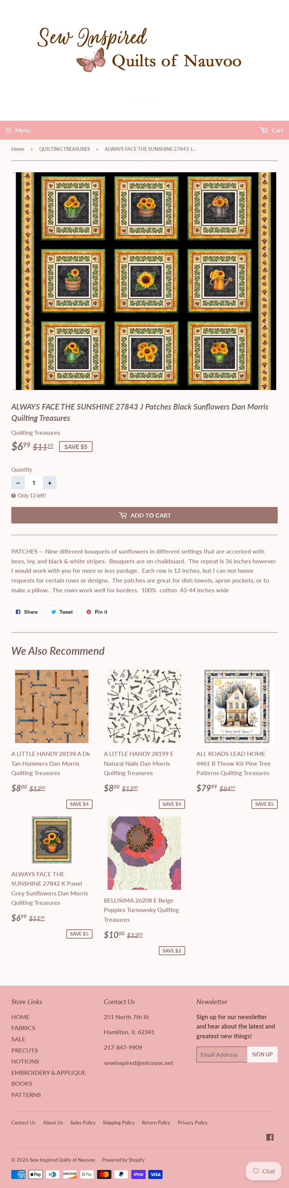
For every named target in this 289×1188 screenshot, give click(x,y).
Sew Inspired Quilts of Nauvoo (62, 1160)
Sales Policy (83, 1123)
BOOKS (21, 1083)
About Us (53, 1123)
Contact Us (23, 1123)
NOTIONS (25, 1061)
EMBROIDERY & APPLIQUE (48, 1072)
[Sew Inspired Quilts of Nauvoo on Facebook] (270, 1137)
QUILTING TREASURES (64, 149)
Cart (276, 130)
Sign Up (262, 1054)
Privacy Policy (193, 1123)
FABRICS (23, 1027)
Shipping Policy (119, 1123)
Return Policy (156, 1123)
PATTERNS (26, 1094)
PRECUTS (24, 1050)
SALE (18, 1038)
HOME (20, 1016)
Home (17, 149)
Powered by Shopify (123, 1160)
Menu (23, 130)
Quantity (21, 469)
